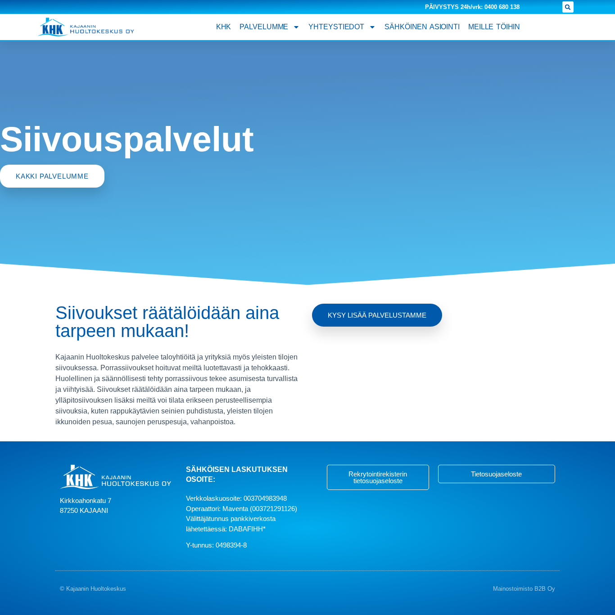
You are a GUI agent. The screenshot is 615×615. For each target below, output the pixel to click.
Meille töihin (494, 27)
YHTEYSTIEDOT (336, 27)
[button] (568, 7)
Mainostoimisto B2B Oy (524, 588)
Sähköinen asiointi (422, 27)
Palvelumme (264, 27)
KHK (223, 27)
